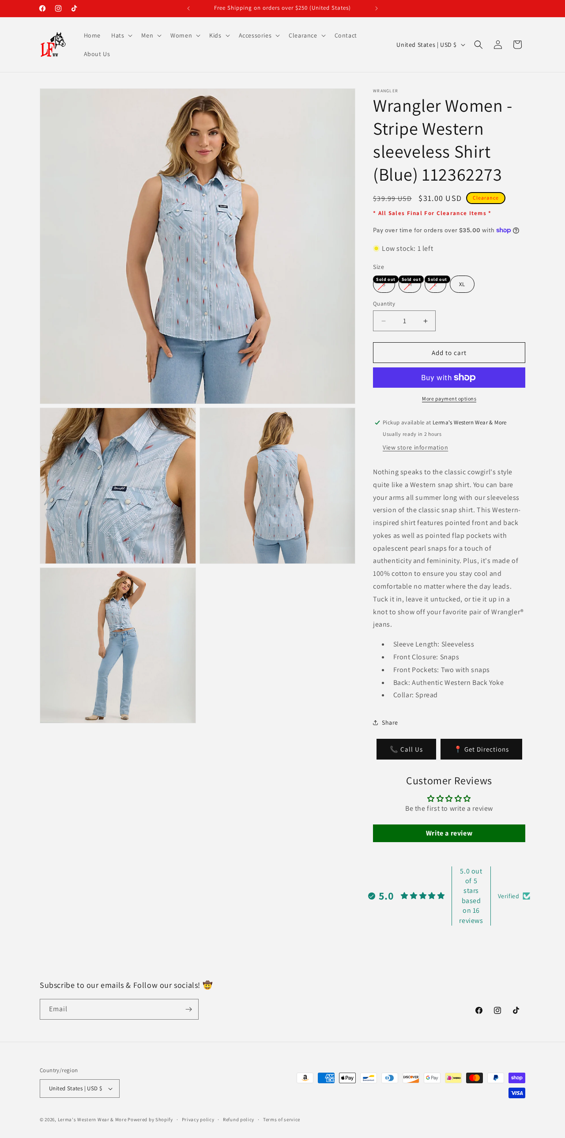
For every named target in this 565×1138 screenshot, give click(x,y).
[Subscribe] (188, 1009)
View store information (415, 447)
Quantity (384, 303)
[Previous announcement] (188, 8)
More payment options (449, 398)
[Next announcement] (376, 8)
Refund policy (238, 1119)
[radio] (384, 284)
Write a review (449, 833)
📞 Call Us (406, 749)
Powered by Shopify (150, 1119)
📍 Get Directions (481, 749)
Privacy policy (198, 1119)
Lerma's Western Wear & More (92, 1119)
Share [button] (390, 722)
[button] (121, 35)
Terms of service (281, 1119)
